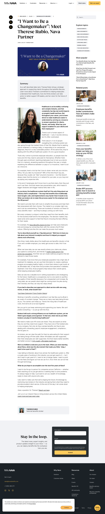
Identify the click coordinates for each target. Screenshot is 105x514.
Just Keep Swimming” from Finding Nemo (32, 293)
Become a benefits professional (95, 492)
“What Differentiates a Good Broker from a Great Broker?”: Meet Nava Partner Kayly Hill (86, 79)
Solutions (56, 474)
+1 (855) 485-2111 (9, 486)
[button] (23, 3)
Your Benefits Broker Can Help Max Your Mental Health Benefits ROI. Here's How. (86, 62)
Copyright (76, 508)
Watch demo (82, 3)
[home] (10, 3)
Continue (66, 507)
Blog (30, 16)
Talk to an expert (94, 3)
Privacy (89, 508)
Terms (83, 508)
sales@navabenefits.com (11, 481)
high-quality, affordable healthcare (44, 341)
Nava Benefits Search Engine (40, 225)
